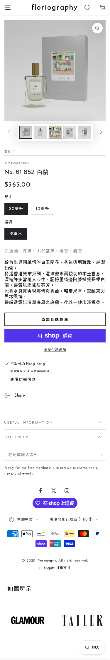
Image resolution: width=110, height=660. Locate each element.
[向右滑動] (101, 132)
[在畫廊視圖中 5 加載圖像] (84, 132)
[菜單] (7, 8)
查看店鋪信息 (23, 379)
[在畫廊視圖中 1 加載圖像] (25, 132)
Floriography (17, 163)
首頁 (7, 151)
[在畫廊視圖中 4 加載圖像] (69, 132)
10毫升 (42, 209)
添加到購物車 (55, 320)
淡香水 (15, 233)
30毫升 (16, 209)
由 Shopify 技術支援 (55, 568)
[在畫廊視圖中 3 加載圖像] (55, 132)
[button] (87, 8)
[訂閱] (102, 454)
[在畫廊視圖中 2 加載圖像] (40, 132)
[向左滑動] (9, 132)
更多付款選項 (55, 350)
